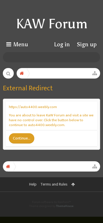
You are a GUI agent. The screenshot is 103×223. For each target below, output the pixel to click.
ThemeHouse (65, 206)
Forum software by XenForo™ (51, 202)
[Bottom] (91, 210)
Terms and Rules (54, 184)
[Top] (91, 197)
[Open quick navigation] (95, 73)
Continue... (21, 138)
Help (33, 184)
